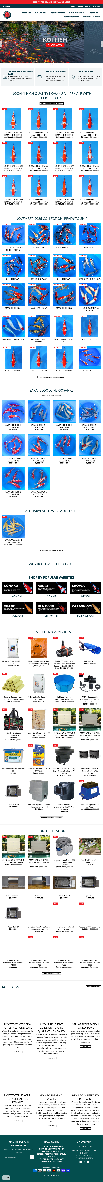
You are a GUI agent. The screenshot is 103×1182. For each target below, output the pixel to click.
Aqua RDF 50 (64, 896)
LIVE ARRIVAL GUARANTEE (51, 1146)
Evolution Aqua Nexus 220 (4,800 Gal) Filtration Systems (64, 862)
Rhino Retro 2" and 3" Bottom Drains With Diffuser (89, 771)
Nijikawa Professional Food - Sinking (38, 698)
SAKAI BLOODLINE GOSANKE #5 (39, 493)
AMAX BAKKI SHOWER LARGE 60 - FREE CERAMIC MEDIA (90, 735)
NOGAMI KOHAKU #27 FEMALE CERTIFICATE (13, 200)
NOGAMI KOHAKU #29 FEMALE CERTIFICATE (64, 167)
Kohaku (17, 596)
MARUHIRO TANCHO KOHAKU (90, 309)
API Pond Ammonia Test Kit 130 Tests (39, 770)
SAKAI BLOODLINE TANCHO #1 (90, 459)
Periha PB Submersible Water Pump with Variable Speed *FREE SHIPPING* (64, 663)
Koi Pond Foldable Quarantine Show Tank (64, 698)
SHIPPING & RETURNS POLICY (51, 1149)
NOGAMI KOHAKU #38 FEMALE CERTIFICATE (64, 133)
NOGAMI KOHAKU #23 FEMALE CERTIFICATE (64, 200)
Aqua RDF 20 (13, 804)
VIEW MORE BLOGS (93, 986)
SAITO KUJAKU (89, 371)
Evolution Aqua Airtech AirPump (90, 805)
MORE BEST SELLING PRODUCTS (51, 817)
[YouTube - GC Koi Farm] (88, 1162)
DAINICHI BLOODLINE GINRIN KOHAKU (13, 248)
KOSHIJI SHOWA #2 (89, 247)
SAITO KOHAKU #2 (13, 371)
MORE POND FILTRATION (52, 973)
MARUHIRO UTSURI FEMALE (38, 340)
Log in (73, 6)
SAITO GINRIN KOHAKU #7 (64, 340)
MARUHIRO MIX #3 (64, 308)
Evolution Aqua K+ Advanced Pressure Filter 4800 (90, 962)
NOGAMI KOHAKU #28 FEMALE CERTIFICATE (89, 167)
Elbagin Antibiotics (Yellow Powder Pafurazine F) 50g (38, 662)
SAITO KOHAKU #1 (90, 339)
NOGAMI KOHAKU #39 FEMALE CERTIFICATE (38, 133)
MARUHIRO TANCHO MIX (13, 339)
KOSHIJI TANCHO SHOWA (90, 279)
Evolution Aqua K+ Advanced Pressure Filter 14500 (39, 962)
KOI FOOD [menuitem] (94, 13)
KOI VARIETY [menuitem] (40, 13)
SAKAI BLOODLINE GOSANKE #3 (13, 459)
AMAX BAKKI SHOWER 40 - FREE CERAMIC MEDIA (64, 734)
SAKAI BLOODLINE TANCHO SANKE (90, 426)
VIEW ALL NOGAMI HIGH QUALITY (51, 103)
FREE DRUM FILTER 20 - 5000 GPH (90, 861)
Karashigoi (85, 616)
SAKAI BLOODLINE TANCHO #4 (64, 426)
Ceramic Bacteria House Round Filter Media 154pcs (13, 698)
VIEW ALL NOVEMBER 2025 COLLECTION (51, 377)
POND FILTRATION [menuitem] (77, 13)
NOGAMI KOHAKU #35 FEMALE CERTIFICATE (13, 167)
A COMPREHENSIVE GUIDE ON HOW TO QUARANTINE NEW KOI (51, 1028)
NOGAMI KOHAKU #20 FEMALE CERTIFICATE (13, 133)
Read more (17, 1052)
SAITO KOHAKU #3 (39, 371)
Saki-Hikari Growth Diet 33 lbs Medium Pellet (39, 734)
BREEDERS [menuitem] (26, 13)
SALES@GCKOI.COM (84, 1146)
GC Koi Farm (54, 1175)
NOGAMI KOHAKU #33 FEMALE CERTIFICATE (38, 167)
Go (32, 1157)
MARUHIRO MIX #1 (13, 308)
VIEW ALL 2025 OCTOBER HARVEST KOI (51, 551)
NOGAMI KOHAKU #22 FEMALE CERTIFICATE (89, 200)
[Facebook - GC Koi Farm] (80, 1162)
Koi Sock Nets (89, 661)
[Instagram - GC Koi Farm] (84, 1162)
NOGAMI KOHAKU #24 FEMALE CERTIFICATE (38, 200)
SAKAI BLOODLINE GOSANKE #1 (13, 426)
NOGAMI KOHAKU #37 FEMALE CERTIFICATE (89, 133)
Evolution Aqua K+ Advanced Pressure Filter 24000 (13, 962)
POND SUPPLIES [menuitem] (58, 13)
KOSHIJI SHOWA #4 (38, 279)
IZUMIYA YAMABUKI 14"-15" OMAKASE (13, 541)
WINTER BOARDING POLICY (51, 1159)
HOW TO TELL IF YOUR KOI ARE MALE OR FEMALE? (17, 1099)
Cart (97, 6)
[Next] (102, 44)
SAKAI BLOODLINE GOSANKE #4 (13, 493)
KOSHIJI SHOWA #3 (13, 279)
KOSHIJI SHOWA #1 (64, 247)
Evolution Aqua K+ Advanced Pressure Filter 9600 (64, 962)
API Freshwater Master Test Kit (13, 770)
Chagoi (17, 616)
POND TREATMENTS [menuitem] (91, 17)
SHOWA (85, 596)
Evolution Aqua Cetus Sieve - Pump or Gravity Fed (39, 805)
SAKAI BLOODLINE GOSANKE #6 (64, 459)
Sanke (51, 596)
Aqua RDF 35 (89, 896)
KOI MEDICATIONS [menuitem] (71, 17)
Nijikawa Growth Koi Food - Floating (13, 662)
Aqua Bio (38, 896)
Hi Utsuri (51, 616)
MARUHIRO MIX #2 (39, 308)
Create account (84, 6)
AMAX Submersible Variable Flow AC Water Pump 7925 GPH (89, 699)
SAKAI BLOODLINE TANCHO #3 (39, 426)
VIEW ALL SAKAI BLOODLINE (51, 396)
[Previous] (1, 44)
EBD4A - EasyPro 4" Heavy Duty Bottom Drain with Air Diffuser (64, 771)
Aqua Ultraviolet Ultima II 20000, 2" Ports (64, 928)
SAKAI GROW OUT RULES (51, 1162)
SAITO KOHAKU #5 (64, 371)
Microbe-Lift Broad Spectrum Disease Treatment (13, 735)
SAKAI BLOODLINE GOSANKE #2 (39, 459)
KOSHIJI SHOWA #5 (64, 279)
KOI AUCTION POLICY (51, 1151)
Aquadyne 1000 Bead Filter (90, 927)
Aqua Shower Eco (13, 896)
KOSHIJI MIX (38, 247)
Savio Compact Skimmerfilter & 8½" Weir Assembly (64, 806)
